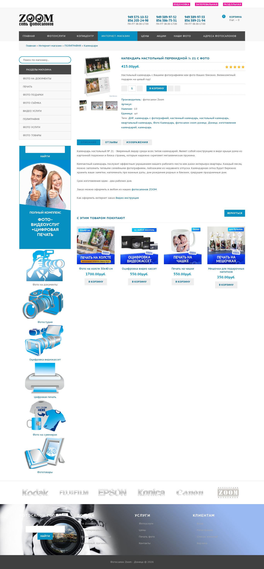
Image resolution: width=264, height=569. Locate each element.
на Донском (88, 523)
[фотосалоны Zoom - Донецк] (36, 26)
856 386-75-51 (166, 20)
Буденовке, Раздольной (96, 536)
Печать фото (147, 536)
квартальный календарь (136, 122)
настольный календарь (214, 118)
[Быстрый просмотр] (95, 245)
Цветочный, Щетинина (95, 543)
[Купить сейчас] (177, 88)
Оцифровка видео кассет (139, 268)
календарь (145, 127)
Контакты (145, 543)
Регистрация (204, 530)
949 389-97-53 (195, 17)
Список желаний (207, 536)
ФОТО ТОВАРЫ (32, 135)
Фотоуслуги (146, 523)
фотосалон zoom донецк (191, 122)
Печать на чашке (182, 268)
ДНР (131, 118)
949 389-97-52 (166, 17)
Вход (199, 523)
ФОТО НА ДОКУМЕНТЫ (37, 78)
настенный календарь (184, 118)
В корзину (96, 281)
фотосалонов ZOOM (144, 189)
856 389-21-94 (195, 20)
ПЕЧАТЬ (28, 86)
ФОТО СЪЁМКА (32, 102)
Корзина (201, 543)
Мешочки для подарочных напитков (226, 270)
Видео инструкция (127, 198)
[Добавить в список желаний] (171, 88)
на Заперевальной (92, 530)
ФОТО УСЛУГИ (32, 127)
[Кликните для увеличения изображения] (97, 76)
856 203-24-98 (138, 20)
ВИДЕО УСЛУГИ (32, 111)
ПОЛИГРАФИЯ (31, 119)
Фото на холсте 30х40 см (96, 268)
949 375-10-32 (138, 17)
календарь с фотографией (152, 118)
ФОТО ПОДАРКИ (33, 94)
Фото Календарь (163, 122)
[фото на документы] (45, 280)
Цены (142, 530)
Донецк (213, 122)
